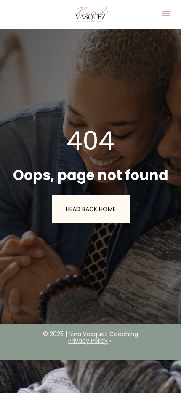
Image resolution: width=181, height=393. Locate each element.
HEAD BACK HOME (91, 209)
